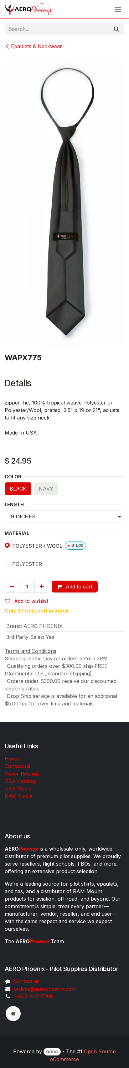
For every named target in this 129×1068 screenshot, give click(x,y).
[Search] (116, 29)
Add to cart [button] (78, 586)
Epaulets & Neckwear (36, 46)
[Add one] (41, 586)
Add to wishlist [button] (30, 601)
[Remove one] (12, 586)
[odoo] (13, 1013)
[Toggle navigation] (118, 9)
